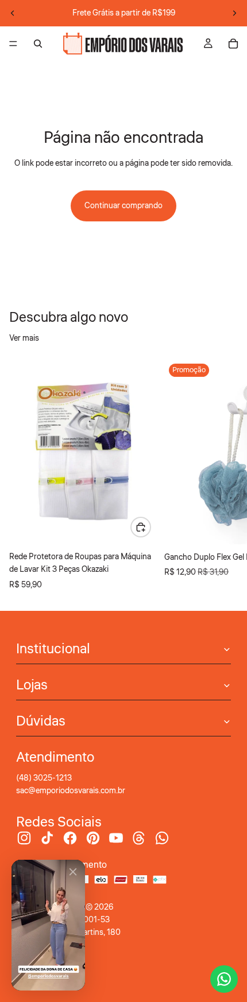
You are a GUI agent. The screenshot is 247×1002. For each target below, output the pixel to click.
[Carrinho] (233, 43)
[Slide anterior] (12, 13)
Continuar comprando (123, 206)
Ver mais (24, 338)
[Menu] (13, 43)
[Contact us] (224, 979)
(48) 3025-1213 (44, 778)
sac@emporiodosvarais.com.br (70, 791)
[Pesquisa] (38, 43)
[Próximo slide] (234, 13)
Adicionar (150, 527)
